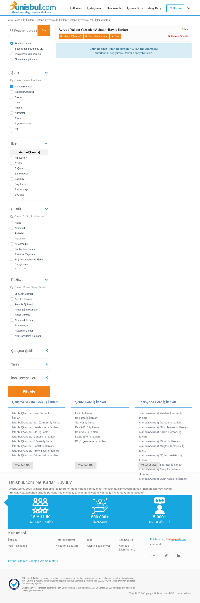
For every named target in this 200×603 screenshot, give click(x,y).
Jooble (33, 560)
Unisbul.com (157, 539)
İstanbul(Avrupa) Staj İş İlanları (31, 431)
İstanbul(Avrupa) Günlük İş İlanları (33, 441)
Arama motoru (49, 560)
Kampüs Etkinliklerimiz (127, 547)
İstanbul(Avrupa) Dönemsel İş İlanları (35, 455)
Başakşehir (21, 184)
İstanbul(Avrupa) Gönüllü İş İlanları (33, 436)
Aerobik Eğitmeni (24, 304)
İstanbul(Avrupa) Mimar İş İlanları (159, 441)
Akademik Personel (25, 320)
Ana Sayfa (14, 20)
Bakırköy (19, 179)
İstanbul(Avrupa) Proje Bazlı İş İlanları (35, 450)
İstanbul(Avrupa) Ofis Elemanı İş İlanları (163, 427)
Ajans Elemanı (22, 315)
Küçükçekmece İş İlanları (90, 441)
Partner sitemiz (17, 560)
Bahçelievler (21, 173)
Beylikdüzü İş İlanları (88, 427)
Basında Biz (126, 539)
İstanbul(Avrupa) (23, 86)
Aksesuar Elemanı (24, 330)
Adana (18, 107)
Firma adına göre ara (26, 59)
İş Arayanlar (94, 8)
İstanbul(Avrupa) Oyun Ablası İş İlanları (162, 478)
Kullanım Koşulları (67, 545)
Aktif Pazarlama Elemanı (28, 336)
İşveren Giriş (135, 8)
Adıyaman (20, 113)
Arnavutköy (21, 158)
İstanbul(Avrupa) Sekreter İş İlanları (160, 464)
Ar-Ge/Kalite (21, 244)
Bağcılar (19, 168)
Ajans (18, 222)
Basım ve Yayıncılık (25, 254)
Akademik (20, 228)
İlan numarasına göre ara (28, 54)
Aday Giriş (154, 8)
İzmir (17, 102)
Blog (90, 539)
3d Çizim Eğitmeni (24, 294)
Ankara (18, 97)
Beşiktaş (19, 194)
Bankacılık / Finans (25, 249)
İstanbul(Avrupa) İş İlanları (52, 20)
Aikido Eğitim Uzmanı (26, 309)
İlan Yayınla (114, 8)
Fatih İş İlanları (84, 413)
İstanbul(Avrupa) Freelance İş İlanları (35, 427)
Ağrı (17, 128)
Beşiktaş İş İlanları (86, 417)
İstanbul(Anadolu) (24, 92)
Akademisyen (22, 325)
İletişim (12, 539)
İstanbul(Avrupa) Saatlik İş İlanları (33, 445)
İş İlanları (76, 8)
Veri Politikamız (17, 545)
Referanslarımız (65, 539)
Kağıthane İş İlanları (87, 436)
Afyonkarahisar (23, 123)
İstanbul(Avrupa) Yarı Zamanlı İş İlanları (36, 422)
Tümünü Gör (22, 465)
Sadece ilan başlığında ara (29, 48)
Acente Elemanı (23, 299)
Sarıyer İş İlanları (85, 422)
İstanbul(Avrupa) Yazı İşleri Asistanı (90, 20)
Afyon (18, 118)
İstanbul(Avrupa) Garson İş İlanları (159, 422)
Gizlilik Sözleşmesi (98, 545)
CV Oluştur (175, 8)
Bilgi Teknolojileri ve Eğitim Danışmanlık (29, 262)
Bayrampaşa (21, 189)
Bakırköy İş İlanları (86, 431)
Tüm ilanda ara (23, 43)
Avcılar (18, 163)
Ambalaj (19, 233)
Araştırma (20, 238)
